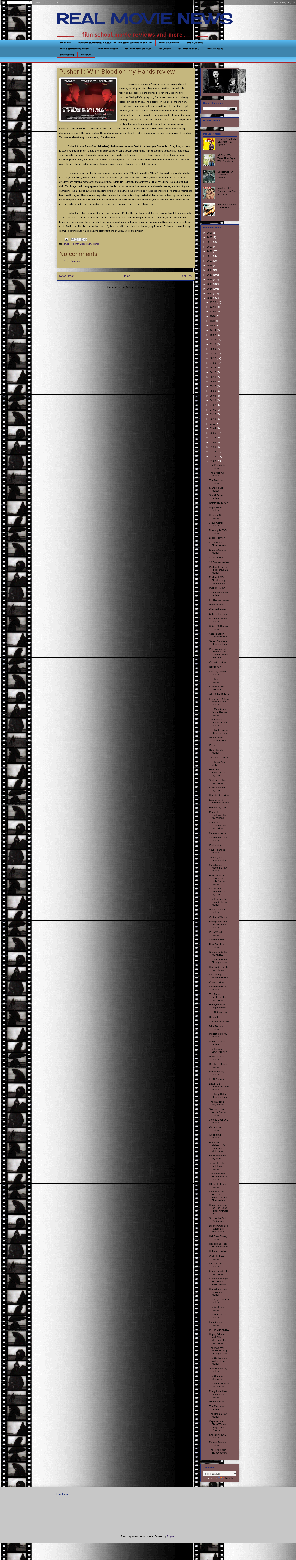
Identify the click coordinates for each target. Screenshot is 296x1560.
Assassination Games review (218, 635)
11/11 (213, 320)
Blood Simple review (216, 751)
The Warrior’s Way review (216, 1103)
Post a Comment (72, 261)
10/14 (213, 330)
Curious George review (217, 551)
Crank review (216, 557)
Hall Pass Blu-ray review (218, 1238)
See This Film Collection (107, 48)
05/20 (213, 390)
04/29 (213, 400)
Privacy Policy (67, 54)
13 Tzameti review (219, 562)
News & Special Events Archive (74, 48)
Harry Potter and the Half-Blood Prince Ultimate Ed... (218, 1209)
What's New (65, 42)
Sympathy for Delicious (216, 688)
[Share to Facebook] (82, 239)
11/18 (213, 316)
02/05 (213, 442)
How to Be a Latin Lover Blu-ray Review (227, 142)
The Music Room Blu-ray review (218, 961)
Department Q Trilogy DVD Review (225, 174)
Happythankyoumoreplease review (218, 1292)
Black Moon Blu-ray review (218, 1157)
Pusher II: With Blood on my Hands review (217, 580)
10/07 (213, 335)
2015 (210, 284)
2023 (210, 246)
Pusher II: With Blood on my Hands (81, 244)
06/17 (213, 372)
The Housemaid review (217, 1316)
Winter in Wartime (218, 917)
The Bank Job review (216, 482)
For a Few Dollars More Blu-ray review (219, 701)
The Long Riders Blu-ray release (218, 1095)
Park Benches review (216, 946)
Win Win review (217, 662)
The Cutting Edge (218, 1012)
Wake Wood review (215, 1128)
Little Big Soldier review (218, 673)
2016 (210, 279)
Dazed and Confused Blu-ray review (218, 891)
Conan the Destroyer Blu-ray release (218, 815)
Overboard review (219, 1021)
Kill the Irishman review (217, 1185)
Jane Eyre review (218, 757)
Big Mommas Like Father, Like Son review (219, 1228)
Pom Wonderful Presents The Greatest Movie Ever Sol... (218, 653)
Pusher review (217, 587)
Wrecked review (217, 609)
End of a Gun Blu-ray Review (227, 206)
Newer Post (66, 276)
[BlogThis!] (75, 239)
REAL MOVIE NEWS (145, 18)
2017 (210, 274)
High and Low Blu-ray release (219, 968)
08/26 (213, 353)
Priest (212, 745)
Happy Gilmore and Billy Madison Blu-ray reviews (217, 1338)
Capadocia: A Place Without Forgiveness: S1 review (218, 1425)
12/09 (213, 306)
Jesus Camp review (216, 524)
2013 (210, 293)
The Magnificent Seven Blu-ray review (218, 712)
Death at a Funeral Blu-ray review (219, 1086)
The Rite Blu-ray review (218, 1415)
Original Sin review (215, 1136)
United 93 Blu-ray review (218, 627)
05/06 (213, 395)
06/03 (213, 381)
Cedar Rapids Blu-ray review (219, 1272)
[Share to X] (79, 239)
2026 (210, 232)
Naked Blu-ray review (217, 1043)
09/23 (213, 339)
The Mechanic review (217, 1408)
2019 (210, 265)
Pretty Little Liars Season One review (218, 1394)
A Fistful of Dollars (219, 694)
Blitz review (215, 666)
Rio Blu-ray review (219, 807)
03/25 (213, 414)
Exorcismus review (215, 1323)
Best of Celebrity (195, 42)
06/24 (213, 367)
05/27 (213, 386)
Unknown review (218, 1251)
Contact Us (86, 54)
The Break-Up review (216, 474)
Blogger (170, 1536)
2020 (210, 260)
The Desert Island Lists (188, 48)
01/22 (213, 451)
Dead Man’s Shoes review (217, 544)
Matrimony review (218, 833)
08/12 (213, 358)
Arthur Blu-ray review (216, 1073)
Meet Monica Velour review (217, 739)
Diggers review (217, 537)
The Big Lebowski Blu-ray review (218, 731)
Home (126, 276)
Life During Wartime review (218, 976)
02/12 (213, 437)
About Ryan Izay (215, 48)
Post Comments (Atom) (132, 287)
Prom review (216, 604)
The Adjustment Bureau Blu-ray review (218, 1176)
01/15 (213, 456)
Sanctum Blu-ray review (218, 1370)
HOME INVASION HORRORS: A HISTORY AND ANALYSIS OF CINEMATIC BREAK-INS (115, 42)
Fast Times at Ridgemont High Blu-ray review (217, 879)
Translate (230, 1478)
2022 (210, 251)
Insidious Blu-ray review (218, 1035)
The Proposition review (217, 466)
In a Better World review (218, 620)
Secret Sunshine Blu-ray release (218, 643)
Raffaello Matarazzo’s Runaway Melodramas (217, 1146)
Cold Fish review (218, 614)
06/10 (213, 377)
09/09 (213, 349)
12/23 (213, 302)
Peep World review (215, 933)
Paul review (215, 845)
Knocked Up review (215, 516)
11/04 (213, 325)
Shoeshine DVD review (217, 1436)
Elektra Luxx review (216, 1265)
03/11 (213, 423)
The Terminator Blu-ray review (218, 1451)
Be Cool (213, 1017)
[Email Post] (66, 239)
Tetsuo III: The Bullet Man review (217, 1166)
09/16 (213, 344)
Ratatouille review (218, 502)
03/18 (213, 419)
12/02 (213, 311)
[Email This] (72, 239)
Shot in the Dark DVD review (218, 1220)
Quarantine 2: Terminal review (219, 801)
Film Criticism (165, 48)
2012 (210, 298)
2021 (210, 256)
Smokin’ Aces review (216, 497)
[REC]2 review (217, 1079)
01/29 (213, 447)
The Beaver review (215, 680)
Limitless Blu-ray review (218, 988)
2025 (210, 237)
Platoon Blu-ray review (217, 1443)
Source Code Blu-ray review (218, 953)
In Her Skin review (219, 1329)
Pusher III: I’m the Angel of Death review (218, 569)
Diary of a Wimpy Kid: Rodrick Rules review (218, 1281)
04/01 (213, 409)
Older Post (185, 276)
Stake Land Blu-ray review (217, 789)
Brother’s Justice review (218, 911)
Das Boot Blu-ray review (218, 1065)
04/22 (213, 405)
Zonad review (216, 982)
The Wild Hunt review (217, 1308)
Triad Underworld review (218, 594)
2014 (210, 288)
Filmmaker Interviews (169, 42)
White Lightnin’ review (217, 1257)
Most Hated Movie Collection (138, 48)
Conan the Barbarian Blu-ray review (218, 825)
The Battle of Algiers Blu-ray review (218, 722)
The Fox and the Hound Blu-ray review (218, 902)
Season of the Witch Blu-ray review (217, 1112)
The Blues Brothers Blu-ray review (217, 997)
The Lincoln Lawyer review (218, 1050)
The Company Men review (217, 1377)
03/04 (213, 428)
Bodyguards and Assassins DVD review (218, 924)
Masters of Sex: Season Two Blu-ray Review (226, 191)
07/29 (213, 363)
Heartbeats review (219, 795)
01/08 (213, 461)
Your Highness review (217, 851)
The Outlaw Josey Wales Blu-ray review (219, 1361)
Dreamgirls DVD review (218, 531)
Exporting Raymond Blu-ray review (218, 772)
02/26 (213, 433)
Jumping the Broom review (218, 859)
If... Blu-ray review (219, 600)
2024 (210, 242)
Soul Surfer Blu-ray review (217, 781)
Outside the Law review (218, 839)
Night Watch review (215, 509)
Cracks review (216, 939)
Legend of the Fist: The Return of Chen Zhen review (218, 1196)
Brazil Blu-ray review (216, 1058)
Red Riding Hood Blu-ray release (218, 1245)
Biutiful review (216, 1401)
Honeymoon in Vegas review (217, 1006)
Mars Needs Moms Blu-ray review (218, 868)
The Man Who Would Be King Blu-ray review (218, 1350)
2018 (210, 270)
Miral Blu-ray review (216, 1027)
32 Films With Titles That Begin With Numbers (226, 158)
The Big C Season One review (219, 1385)
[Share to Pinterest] (85, 239)
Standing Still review (216, 489)
